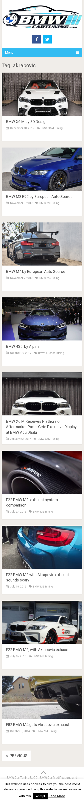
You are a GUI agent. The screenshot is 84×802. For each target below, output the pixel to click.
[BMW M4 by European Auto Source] (42, 244)
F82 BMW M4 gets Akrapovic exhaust (37, 724)
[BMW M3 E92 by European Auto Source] (42, 169)
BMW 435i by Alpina (22, 346)
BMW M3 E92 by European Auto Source (39, 196)
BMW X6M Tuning (52, 128)
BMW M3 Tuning (49, 203)
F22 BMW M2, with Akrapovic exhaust (38, 649)
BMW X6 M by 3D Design (27, 121)
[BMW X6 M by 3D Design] (42, 94)
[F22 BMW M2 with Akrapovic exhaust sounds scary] (42, 547)
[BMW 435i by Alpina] (42, 318)
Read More (56, 796)
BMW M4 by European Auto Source (35, 271)
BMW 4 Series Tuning (51, 352)
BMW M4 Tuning (49, 278)
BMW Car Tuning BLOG (22, 777)
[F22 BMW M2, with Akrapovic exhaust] (42, 622)
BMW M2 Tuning (43, 511)
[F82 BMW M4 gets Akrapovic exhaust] (42, 697)
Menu (9, 52)
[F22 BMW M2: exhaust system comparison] (42, 472)
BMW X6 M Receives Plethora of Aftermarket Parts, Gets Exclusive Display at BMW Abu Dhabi (41, 426)
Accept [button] (40, 796)
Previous (18, 755)
